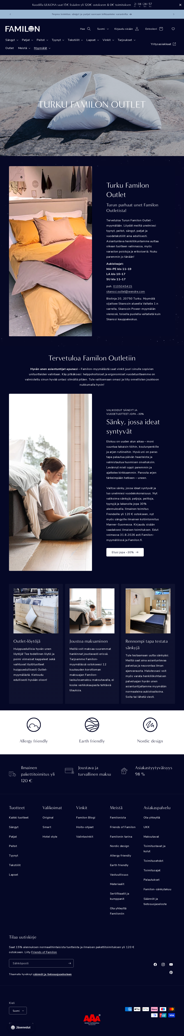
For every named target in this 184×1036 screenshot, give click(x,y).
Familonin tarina (121, 836)
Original (48, 817)
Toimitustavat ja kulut (154, 848)
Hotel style (50, 836)
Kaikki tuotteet (19, 817)
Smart (47, 827)
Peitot (13, 846)
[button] (86, 29)
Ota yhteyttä (152, 817)
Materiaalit (117, 884)
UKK (147, 827)
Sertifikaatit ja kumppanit (119, 895)
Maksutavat (151, 836)
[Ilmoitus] (174, 14)
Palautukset (152, 879)
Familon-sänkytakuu (157, 889)
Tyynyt (13, 855)
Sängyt (14, 827)
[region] (92, 5)
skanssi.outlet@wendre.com (125, 291)
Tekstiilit (15, 865)
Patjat (13, 836)
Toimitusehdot (153, 860)
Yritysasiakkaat (161, 44)
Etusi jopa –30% (123, 552)
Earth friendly (119, 865)
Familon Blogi (85, 817)
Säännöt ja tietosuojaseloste (155, 901)
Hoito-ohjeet (84, 827)
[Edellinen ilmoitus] (10, 14)
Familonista (118, 817)
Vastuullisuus (119, 874)
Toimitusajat (152, 870)
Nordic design (119, 846)
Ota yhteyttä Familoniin (118, 910)
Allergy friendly (120, 855)
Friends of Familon (123, 827)
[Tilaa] (69, 963)
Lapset (13, 874)
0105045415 (122, 286)
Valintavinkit (84, 836)
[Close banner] (180, 5)
